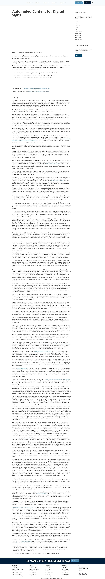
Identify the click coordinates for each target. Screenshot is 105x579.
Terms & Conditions (66, 574)
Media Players (15, 571)
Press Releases (49, 571)
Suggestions (65, 576)
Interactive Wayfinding (17, 572)
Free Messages (79, 39)
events (68, 219)
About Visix (49, 567)
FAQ (31, 576)
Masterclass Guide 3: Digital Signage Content (38, 91)
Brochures (78, 37)
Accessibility (49, 576)
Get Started (78, 55)
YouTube (44, 88)
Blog (77, 24)
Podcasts (78, 25)
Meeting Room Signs (17, 574)
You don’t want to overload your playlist (21, 438)
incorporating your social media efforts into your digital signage (55, 344)
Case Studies (79, 35)
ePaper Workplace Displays (18, 569)
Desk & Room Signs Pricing (35, 569)
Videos (77, 27)
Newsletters (65, 572)
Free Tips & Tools (33, 572)
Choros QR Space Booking (18, 576)
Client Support (65, 569)
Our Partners (49, 569)
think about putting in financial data (42, 351)
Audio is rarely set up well (57, 180)
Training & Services (33, 571)
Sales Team (65, 567)
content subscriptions (26, 541)
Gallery (77, 22)
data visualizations (20, 543)
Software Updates (66, 571)
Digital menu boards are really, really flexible (22, 507)
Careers (48, 574)
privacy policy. (62, 578)
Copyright (42, 578)
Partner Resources (33, 574)
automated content (25, 109)
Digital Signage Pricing (34, 567)
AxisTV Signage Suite (17, 567)
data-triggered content (22, 368)
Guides (77, 29)
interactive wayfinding (41, 493)
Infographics (78, 33)
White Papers (79, 31)
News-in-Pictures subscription (53, 163)
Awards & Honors (50, 572)
